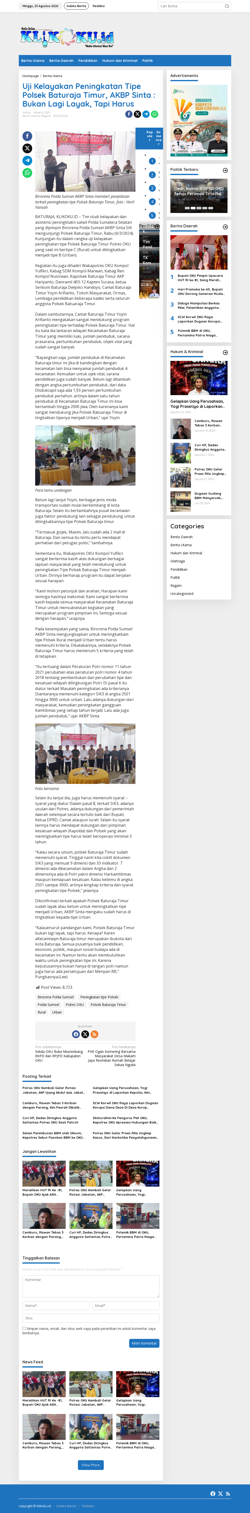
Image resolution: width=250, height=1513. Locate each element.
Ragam (46, 116)
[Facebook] (76, 1034)
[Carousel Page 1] (187, 208)
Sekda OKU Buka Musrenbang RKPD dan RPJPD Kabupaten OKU (59, 1054)
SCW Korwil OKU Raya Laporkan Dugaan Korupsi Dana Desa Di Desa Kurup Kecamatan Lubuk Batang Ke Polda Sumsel (125, 1105)
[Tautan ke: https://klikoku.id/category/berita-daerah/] (225, 227)
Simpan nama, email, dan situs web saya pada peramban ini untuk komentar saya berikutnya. (89, 1330)
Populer (149, 136)
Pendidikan (179, 569)
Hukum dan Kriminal (186, 553)
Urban (57, 1012)
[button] (227, 6)
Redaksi (88, 1506)
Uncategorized (181, 593)
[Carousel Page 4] (204, 208)
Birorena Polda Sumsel (56, 997)
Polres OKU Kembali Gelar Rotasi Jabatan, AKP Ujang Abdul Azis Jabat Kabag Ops (52, 1090)
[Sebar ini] (129, 114)
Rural (42, 1012)
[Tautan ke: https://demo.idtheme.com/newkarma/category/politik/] (225, 170)
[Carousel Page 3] (199, 208)
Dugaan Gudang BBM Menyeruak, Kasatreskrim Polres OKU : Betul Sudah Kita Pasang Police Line (211, 495)
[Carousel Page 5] (210, 208)
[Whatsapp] (154, 114)
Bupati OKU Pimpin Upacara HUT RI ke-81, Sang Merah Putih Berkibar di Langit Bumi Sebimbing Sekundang (201, 278)
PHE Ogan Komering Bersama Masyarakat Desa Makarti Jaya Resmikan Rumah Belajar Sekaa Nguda (111, 1056)
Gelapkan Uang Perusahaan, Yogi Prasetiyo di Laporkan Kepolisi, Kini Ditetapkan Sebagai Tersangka (121, 1090)
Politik (175, 577)
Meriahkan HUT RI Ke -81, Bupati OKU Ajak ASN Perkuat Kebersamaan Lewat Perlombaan (42, 1192)
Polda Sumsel (48, 1004)
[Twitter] (85, 1034)
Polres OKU (75, 1004)
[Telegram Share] (146, 114)
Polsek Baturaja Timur (108, 1004)
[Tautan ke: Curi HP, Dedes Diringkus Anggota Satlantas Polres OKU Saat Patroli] (180, 452)
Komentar (159, 138)
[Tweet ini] (137, 114)
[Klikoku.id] (67, 35)
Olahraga (177, 561)
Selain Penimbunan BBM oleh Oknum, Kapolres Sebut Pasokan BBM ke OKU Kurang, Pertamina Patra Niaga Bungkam (52, 1135)
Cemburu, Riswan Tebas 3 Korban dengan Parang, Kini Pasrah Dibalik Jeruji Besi (50, 1105)
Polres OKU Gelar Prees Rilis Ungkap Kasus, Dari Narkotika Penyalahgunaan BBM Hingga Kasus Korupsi (124, 1135)
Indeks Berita (66, 1506)
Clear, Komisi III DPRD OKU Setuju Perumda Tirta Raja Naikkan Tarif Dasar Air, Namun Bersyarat (199, 191)
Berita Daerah (181, 536)
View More (91, 1465)
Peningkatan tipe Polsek (99, 997)
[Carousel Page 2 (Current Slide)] (193, 208)
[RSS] (94, 1034)
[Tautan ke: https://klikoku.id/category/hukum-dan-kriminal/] (225, 353)
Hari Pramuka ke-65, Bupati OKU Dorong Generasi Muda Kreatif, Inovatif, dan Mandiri (201, 291)
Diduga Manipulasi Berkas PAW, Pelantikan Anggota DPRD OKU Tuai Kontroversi (199, 305)
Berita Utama (31, 116)
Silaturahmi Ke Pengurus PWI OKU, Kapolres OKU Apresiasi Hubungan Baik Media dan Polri (124, 1120)
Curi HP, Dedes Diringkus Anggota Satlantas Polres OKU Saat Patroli (50, 1120)
